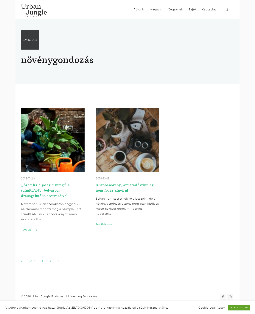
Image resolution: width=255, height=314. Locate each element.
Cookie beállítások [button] (212, 307)
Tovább (26, 229)
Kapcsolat (209, 9)
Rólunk (138, 9)
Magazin (156, 9)
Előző (31, 261)
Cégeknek (175, 9)
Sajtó (192, 9)
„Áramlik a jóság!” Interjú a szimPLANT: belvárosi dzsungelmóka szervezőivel (45, 190)
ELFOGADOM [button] (239, 307)
